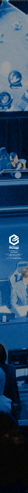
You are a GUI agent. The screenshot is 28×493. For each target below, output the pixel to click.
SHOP (25, 0)
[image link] (4, 0)
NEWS (9, 0)
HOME (7, 0)
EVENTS (12, 0)
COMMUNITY (18, 0)
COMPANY (22, 0)
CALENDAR (15, 0)
